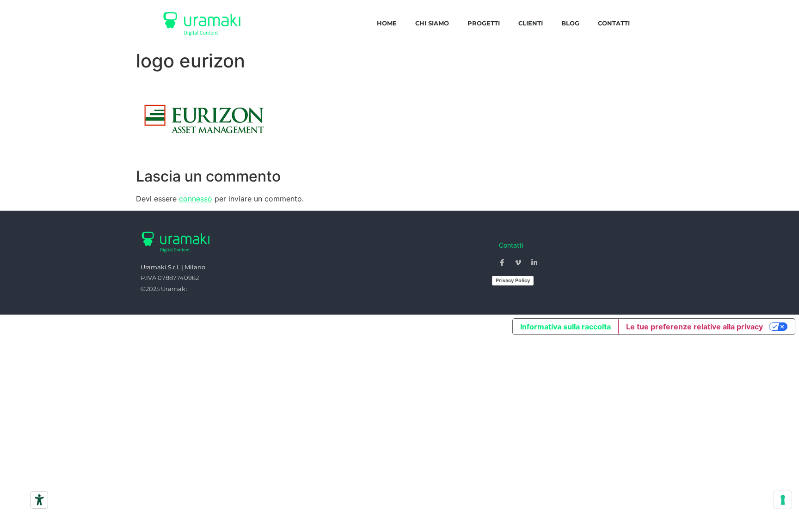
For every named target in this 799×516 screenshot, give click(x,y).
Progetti (483, 23)
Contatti (614, 23)
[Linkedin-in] (534, 263)
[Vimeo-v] (518, 263)
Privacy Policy (513, 280)
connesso (195, 198)
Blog (570, 23)
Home (387, 23)
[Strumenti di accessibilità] (39, 500)
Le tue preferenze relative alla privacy (694, 326)
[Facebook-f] (502, 263)
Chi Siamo (432, 23)
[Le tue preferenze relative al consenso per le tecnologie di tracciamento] (783, 500)
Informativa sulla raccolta (565, 326)
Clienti (530, 23)
